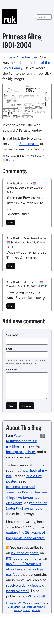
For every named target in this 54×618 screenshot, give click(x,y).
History (10, 160)
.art (17, 610)
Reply (10, 222)
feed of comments (23, 558)
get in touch (38, 503)
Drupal (26, 610)
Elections (29, 143)
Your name (12, 335)
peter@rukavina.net (23, 508)
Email (9, 348)
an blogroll (31, 596)
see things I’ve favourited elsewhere (26, 497)
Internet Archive (36, 606)
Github (36, 610)
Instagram (11, 603)
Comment (11, 369)
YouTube (24, 603)
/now (24, 470)
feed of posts (24, 553)
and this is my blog (21, 441)
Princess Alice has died (20, 57)
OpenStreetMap (16, 606)
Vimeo (34, 603)
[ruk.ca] (27, 16)
